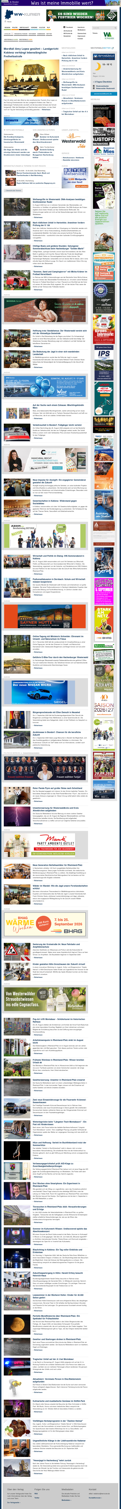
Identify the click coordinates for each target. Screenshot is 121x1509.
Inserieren (81, 27)
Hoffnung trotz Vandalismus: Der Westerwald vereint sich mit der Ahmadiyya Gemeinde (60, 332)
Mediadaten (81, 30)
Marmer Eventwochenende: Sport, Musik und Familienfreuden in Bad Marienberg (33, 174)
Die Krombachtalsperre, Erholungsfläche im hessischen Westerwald (14, 139)
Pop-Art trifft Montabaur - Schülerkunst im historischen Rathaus (59, 1020)
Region (7, 27)
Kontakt (80, 39)
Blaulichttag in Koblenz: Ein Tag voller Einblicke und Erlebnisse (57, 1251)
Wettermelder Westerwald (105, 88)
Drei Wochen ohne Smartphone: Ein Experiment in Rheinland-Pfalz (56, 1184)
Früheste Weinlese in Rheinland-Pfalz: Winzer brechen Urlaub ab (58, 1061)
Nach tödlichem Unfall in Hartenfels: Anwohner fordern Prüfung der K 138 (74, 58)
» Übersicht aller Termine (13, 190)
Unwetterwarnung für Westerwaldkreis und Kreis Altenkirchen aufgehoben (73, 71)
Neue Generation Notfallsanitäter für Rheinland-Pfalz (57, 865)
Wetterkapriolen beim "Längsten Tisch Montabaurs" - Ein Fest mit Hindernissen (59, 1123)
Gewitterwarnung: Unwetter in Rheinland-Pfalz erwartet (59, 1079)
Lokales (7, 34)
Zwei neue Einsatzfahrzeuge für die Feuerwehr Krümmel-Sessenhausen (59, 1101)
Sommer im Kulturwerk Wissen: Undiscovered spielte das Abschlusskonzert (46, 139)
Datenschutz (82, 33)
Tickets (95, 33)
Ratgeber (32, 34)
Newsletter (67, 36)
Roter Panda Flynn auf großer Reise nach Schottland (57, 788)
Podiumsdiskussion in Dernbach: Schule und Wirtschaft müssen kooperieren (59, 580)
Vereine (34, 27)
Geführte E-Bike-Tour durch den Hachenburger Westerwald (60, 657)
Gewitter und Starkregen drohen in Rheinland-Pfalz (57, 1339)
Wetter (49, 34)
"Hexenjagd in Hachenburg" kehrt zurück (52, 1460)
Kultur (42, 27)
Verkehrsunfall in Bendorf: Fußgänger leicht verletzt (57, 425)
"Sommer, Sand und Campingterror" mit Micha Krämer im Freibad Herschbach (60, 273)
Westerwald (11, 39)
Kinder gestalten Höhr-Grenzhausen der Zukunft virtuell (59, 964)
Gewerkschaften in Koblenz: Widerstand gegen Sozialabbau (55, 502)
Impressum (81, 36)
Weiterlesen (46, 109)
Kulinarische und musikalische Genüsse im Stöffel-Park (59, 1401)
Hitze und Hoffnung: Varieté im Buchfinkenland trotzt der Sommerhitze (59, 1144)
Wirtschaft (24, 27)
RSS (36, 1493)
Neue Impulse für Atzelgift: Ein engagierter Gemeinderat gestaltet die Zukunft (59, 481)
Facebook (69, 27)
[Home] (5, 21)
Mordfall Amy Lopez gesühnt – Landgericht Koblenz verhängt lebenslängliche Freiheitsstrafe (31, 52)
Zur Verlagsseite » (13, 1502)
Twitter (37, 1498)
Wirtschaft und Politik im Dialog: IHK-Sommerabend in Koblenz (58, 557)
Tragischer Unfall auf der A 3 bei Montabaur (53, 1359)
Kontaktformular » (95, 1498)
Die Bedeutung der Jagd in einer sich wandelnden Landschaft (56, 353)
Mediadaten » (66, 1500)
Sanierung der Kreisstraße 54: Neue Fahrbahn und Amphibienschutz (56, 945)
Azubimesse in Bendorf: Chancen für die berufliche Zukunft (57, 733)
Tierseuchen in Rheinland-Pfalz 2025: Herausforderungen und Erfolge (59, 1208)
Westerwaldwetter (102, 86)
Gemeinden (41, 34)
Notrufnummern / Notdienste (73, 157)
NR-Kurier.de (68, 33)
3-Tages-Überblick (103, 81)
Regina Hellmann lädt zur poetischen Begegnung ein (36, 183)
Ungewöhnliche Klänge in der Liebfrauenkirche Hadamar (59, 1440)
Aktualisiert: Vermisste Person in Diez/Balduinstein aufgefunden (74, 100)
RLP (48, 27)
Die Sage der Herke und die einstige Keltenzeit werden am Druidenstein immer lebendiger (17, 152)
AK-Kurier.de (68, 31)
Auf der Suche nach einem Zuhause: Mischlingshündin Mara (58, 406)
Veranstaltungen (20, 34)
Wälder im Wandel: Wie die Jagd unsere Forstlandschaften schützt (60, 887)
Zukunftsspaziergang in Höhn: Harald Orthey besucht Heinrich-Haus (58, 1274)
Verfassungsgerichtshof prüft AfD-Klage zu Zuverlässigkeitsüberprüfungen (53, 1164)
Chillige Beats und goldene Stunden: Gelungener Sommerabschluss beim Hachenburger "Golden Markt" (58, 247)
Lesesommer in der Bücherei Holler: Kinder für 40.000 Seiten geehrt (58, 1296)
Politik (15, 27)
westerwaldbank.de (103, 94)
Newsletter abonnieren (71, 160)
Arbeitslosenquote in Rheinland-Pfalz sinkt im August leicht (58, 1041)
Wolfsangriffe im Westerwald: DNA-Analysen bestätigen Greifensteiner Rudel (59, 200)
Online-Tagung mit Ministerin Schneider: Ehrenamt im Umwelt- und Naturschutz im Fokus (58, 637)
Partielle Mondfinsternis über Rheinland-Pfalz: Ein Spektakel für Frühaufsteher (56, 1317)
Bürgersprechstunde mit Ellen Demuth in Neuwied (56, 712)
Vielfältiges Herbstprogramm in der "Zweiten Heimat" (58, 1420)
